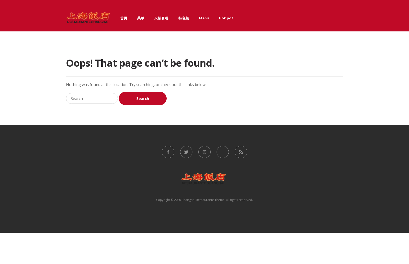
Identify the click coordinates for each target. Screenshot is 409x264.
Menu (204, 18)
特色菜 (183, 18)
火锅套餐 (161, 18)
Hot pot (226, 18)
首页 (123, 18)
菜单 (140, 18)
